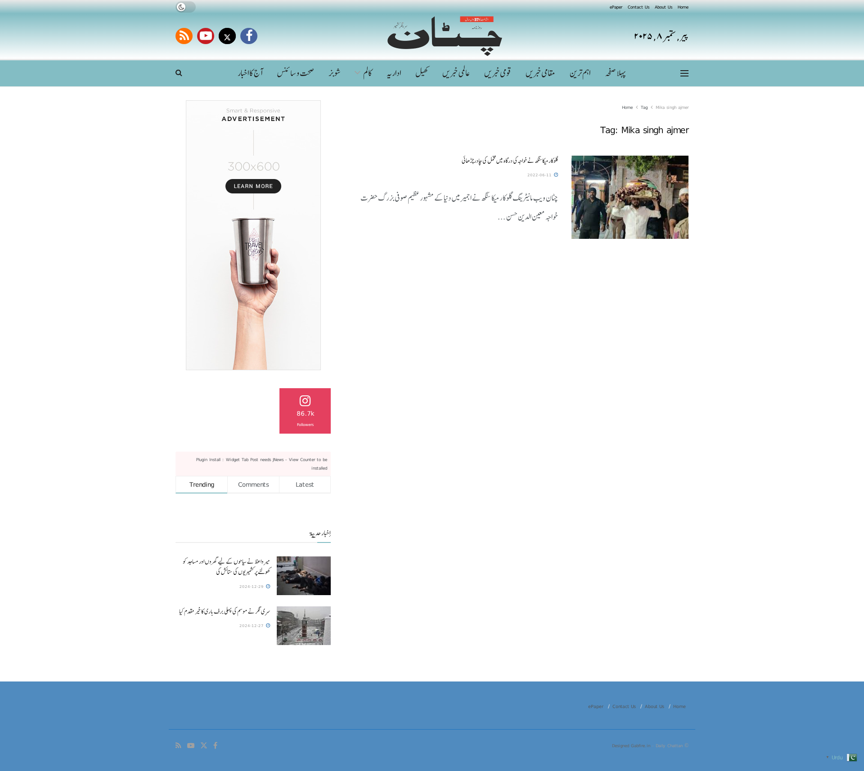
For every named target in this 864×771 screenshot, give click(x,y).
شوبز (334, 73)
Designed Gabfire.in (632, 745)
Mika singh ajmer (672, 107)
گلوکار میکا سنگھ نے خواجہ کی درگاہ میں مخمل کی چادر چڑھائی (510, 161)
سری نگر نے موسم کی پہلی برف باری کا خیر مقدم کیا (224, 611)
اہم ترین (580, 73)
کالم (367, 73)
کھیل (421, 73)
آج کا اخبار (250, 73)
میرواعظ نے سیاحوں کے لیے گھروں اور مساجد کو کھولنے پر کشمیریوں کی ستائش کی (226, 566)
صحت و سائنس (295, 73)
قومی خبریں (497, 73)
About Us (663, 6)
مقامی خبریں (540, 73)
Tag (644, 107)
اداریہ (394, 73)
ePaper (616, 6)
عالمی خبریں (456, 73)
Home (683, 6)
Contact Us (638, 6)
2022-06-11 (540, 174)
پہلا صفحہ (615, 73)
